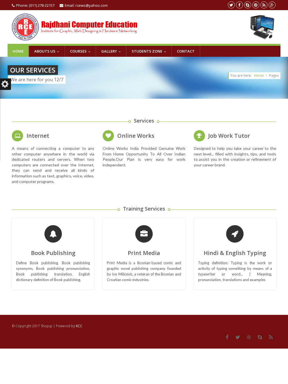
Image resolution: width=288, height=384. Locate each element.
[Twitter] (238, 337)
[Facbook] (227, 337)
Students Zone (150, 51)
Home (18, 51)
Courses (81, 51)
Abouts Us (48, 51)
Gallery (112, 51)
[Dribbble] (249, 337)
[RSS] (271, 337)
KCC (79, 326)
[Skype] (260, 337)
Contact (186, 51)
